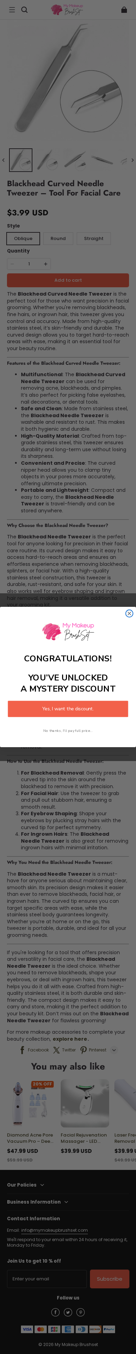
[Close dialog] (129, 613)
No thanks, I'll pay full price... (67, 730)
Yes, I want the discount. (67, 708)
